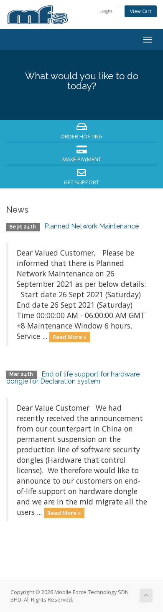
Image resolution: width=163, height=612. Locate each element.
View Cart (140, 11)
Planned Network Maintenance (91, 226)
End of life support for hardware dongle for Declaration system (73, 378)
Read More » (70, 337)
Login (105, 11)
